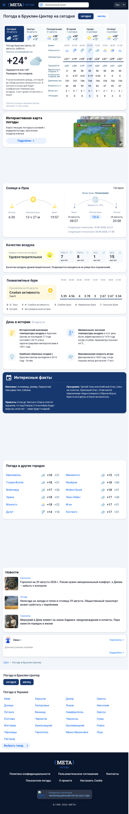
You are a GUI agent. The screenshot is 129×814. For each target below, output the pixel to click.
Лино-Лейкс (73, 497)
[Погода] (64, 762)
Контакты (112, 773)
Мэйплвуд (12, 489)
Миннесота (73, 475)
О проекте (65, 780)
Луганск (9, 712)
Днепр (70, 698)
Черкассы (72, 718)
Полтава (9, 718)
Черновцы (10, 732)
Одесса (101, 698)
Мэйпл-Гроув (74, 489)
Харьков (40, 698)
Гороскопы (116, 640)
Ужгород (9, 739)
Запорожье (42, 705)
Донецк (8, 705)
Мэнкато (11, 504)
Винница (40, 712)
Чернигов (41, 718)
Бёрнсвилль (13, 475)
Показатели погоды (38, 780)
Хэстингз (71, 511)
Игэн (69, 504)
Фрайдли (71, 482)
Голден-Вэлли (14, 482)
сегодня (11, 682)
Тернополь (41, 732)
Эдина (10, 497)
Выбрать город (13, 745)
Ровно (100, 725)
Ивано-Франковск (77, 732)
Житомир (10, 725)
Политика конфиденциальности (30, 773)
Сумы (100, 718)
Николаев (103, 705)
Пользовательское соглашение (78, 773)
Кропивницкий (75, 725)
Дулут (10, 511)
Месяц (102, 16)
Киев (7, 698)
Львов (70, 705)
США (6, 662)
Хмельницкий (43, 725)
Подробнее (24, 140)
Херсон (101, 712)
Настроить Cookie (91, 780)
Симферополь (74, 712)
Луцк (100, 732)
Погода (29, 5)
